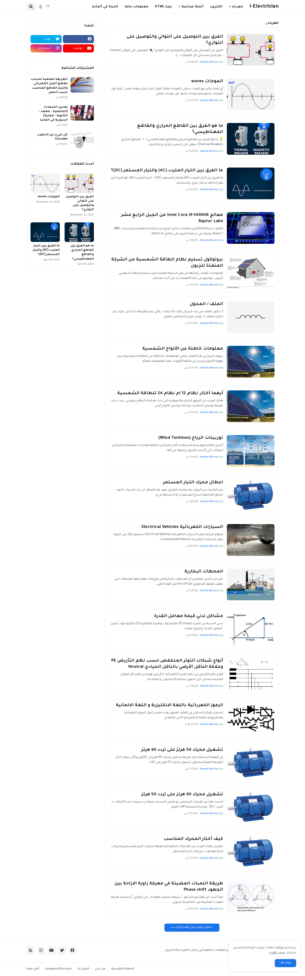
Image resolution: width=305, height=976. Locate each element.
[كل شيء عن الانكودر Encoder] (82, 140)
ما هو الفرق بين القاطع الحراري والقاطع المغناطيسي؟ (180, 129)
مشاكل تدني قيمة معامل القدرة (188, 616)
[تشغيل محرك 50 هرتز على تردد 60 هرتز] (250, 763)
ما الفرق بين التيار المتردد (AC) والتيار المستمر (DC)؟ (167, 170)
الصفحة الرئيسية (123, 969)
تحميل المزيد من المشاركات (193, 927)
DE (48, 6)
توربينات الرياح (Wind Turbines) (190, 438)
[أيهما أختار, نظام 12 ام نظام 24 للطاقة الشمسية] (250, 406)
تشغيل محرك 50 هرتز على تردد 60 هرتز (182, 750)
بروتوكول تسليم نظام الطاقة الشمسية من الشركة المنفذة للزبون (167, 262)
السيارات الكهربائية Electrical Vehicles (182, 527)
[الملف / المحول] (250, 317)
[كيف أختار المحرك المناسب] (250, 852)
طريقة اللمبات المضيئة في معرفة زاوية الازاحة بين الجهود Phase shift (168, 886)
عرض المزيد (277, 953)
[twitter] (62, 950)
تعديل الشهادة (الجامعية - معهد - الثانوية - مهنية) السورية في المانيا (53, 114)
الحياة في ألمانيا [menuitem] (105, 7)
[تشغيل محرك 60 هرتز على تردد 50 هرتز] (250, 807)
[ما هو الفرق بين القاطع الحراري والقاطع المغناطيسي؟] (250, 139)
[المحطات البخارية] (250, 584)
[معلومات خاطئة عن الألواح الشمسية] (250, 362)
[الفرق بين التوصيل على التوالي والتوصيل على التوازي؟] (250, 50)
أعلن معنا (32, 969)
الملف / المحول (206, 304)
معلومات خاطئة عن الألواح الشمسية (182, 349)
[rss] (30, 950)
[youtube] (51, 950)
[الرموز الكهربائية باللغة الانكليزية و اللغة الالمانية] (250, 718)
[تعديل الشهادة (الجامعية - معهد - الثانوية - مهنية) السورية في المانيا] (82, 113)
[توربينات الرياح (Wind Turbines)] (250, 451)
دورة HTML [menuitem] (163, 7)
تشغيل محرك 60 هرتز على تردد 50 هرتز (182, 794)
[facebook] (78, 39)
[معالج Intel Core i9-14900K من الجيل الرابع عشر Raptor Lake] (250, 228)
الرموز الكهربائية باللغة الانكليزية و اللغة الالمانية (169, 705)
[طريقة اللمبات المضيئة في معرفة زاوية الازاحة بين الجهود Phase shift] (250, 896)
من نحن (100, 969)
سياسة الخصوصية (58, 969)
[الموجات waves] (250, 94)
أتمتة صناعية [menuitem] (192, 7)
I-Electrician (264, 7)
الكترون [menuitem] (216, 7)
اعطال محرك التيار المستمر (193, 482)
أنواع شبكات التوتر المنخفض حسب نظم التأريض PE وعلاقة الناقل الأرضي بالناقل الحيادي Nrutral (167, 664)
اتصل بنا (83, 969)
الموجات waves (207, 81)
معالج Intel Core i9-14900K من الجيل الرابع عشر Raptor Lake (172, 218)
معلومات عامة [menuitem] (136, 7)
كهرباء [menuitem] (237, 7)
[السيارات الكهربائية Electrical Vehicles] (250, 540)
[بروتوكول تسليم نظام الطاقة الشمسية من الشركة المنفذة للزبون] (250, 272)
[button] (41, 6)
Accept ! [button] (285, 963)
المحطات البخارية (203, 571)
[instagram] (41, 950)
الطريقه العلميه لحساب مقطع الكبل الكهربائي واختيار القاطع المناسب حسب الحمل (49, 86)
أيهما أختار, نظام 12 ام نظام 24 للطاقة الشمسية (170, 393)
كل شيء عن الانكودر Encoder (52, 137)
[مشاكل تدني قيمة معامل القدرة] (250, 629)
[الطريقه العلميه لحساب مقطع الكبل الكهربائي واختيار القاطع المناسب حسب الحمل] (82, 85)
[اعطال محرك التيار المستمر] (250, 495)
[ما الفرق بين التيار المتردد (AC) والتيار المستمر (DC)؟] (250, 183)
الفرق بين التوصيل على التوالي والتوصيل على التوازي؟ (175, 40)
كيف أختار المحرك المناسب (193, 839)
